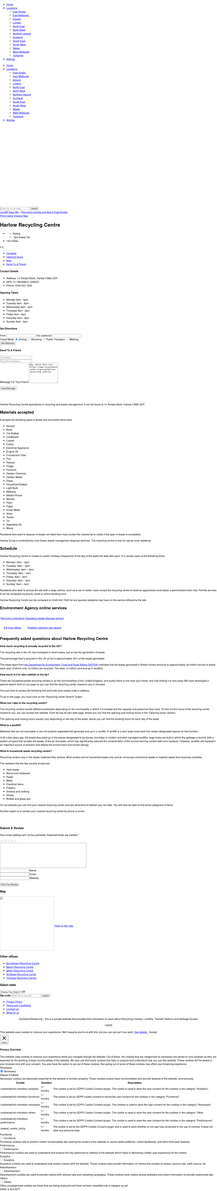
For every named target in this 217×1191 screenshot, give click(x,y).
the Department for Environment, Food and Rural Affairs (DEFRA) (61, 664)
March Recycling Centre (20, 967)
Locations (11, 8)
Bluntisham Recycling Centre (22, 963)
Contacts (11, 253)
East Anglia (19, 11)
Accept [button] (153, 1032)
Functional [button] (6, 1134)
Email (32, 874)
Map (8, 260)
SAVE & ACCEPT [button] (10, 1189)
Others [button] (3, 1178)
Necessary (10, 1071)
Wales (16, 48)
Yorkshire (18, 55)
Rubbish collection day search (44, 627)
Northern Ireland (22, 33)
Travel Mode (7, 339)
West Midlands (21, 52)
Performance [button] (7, 1145)
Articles (10, 59)
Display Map (21, 216)
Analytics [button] (5, 1156)
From (3, 335)
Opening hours (14, 257)
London (17, 22)
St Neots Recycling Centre (21, 974)
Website (34, 878)
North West (19, 30)
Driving (22, 339)
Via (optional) (43, 335)
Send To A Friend (16, 264)
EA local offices (12, 627)
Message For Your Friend (14, 382)
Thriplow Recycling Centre (21, 978)
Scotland (18, 37)
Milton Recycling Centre (19, 970)
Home (9, 4)
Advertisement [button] (8, 1167)
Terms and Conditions (18, 1005)
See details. (141, 1032)
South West (19, 44)
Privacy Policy (14, 1002)
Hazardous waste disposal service (44, 618)
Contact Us (12, 1009)
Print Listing (6, 216)
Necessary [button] (6, 1067)
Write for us (12, 1013)
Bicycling (36, 339)
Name (32, 870)
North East (19, 26)
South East (19, 41)
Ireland (16, 19)
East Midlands (21, 15)
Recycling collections (12, 618)
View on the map (63, 926)
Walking (73, 339)
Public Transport (55, 339)
